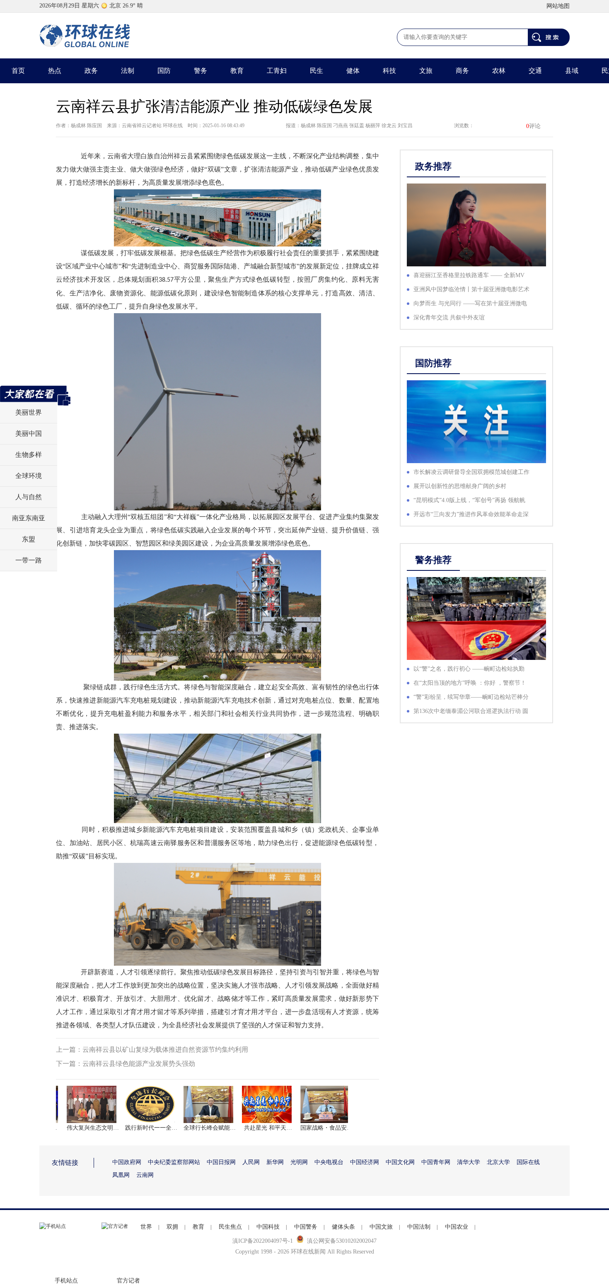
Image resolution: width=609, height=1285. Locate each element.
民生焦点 (230, 1227)
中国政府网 (126, 1162)
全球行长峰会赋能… (195, 1128)
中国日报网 (221, 1162)
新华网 (275, 1162)
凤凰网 (121, 1175)
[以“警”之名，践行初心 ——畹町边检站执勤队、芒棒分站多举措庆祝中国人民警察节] (476, 618)
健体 (353, 70)
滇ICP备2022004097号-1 (262, 1241)
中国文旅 (381, 1227)
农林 (498, 70)
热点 (54, 70)
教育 (237, 70)
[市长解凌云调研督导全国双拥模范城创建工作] (476, 421)
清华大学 (468, 1162)
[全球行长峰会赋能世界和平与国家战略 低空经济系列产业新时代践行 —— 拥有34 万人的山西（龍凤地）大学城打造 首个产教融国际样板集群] (195, 1104)
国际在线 (528, 1162)
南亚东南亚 (28, 518)
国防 (164, 70)
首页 (18, 70)
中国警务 (305, 1227)
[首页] (84, 35)
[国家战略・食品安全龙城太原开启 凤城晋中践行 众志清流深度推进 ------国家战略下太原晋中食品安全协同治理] (312, 1104)
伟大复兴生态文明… (78, 1128)
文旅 (426, 70)
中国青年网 (435, 1162)
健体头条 (343, 1227)
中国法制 (418, 1227)
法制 (127, 70)
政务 (91, 70)
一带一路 (28, 560)
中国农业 (456, 1227)
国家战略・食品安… (312, 1128)
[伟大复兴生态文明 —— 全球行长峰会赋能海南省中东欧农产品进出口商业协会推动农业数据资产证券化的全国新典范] (78, 1104)
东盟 (28, 539)
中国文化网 (400, 1162)
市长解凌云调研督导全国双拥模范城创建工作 (471, 472)
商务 (462, 70)
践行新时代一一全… (137, 1128)
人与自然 (28, 496)
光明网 (299, 1162)
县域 (571, 70)
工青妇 (277, 70)
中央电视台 (328, 1162)
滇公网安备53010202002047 (342, 1241)
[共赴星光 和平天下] (253, 1104)
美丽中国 (28, 433)
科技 (389, 70)
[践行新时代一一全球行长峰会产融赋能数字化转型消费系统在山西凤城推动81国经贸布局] (137, 1104)
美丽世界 (28, 412)
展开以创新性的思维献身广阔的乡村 (459, 486)
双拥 (172, 1227)
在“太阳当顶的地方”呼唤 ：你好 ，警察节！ (469, 683)
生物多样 (28, 454)
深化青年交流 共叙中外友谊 (449, 317)
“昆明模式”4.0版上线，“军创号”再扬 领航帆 (469, 500)
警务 (200, 70)
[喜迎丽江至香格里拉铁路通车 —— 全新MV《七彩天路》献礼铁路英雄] (476, 225)
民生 (316, 70)
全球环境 (28, 475)
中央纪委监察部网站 (174, 1162)
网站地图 (558, 6)
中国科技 (268, 1227)
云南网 (145, 1175)
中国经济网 (364, 1162)
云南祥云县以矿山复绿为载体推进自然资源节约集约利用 (165, 1049)
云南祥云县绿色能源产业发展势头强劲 (138, 1063)
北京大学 (498, 1162)
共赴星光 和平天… (254, 1128)
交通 (535, 70)
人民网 (251, 1162)
